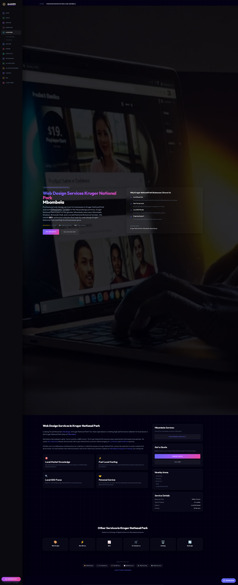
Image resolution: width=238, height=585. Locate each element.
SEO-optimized (52, 441)
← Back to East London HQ (122, 570)
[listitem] (41, 4)
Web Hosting (142, 565)
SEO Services (128, 565)
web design (66, 432)
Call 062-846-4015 (70, 231)
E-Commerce (102, 565)
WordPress (124, 441)
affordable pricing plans (117, 449)
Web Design (88, 565)
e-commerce (114, 441)
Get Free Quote (51, 231)
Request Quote (177, 456)
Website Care (156, 565)
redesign (129, 449)
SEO (51, 217)
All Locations (9, 40)
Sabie (157, 484)
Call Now (177, 461)
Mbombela (72, 434)
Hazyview (158, 479)
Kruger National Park (162, 486)
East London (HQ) (10, 36)
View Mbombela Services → (177, 436)
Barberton (159, 481)
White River (159, 476)
